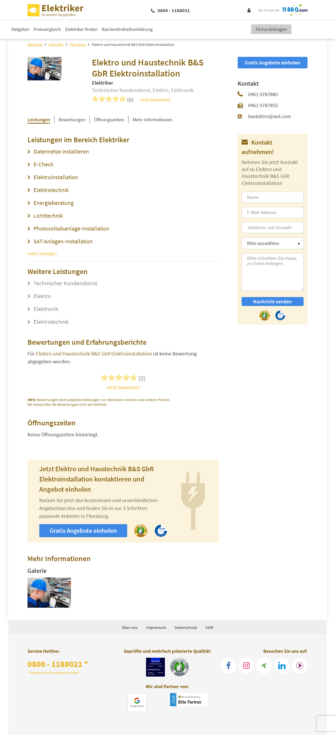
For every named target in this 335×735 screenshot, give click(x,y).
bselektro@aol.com (269, 116)
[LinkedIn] (282, 665)
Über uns (130, 627)
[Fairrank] (300, 665)
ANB (209, 627)
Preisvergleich (47, 29)
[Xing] (264, 665)
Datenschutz (186, 627)
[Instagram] (246, 665)
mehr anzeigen (42, 253)
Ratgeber (20, 29)
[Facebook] (228, 665)
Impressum (156, 627)
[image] (49, 594)
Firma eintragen (271, 29)
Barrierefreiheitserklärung (127, 29)
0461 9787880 (263, 94)
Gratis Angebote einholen (83, 530)
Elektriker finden (81, 29)
